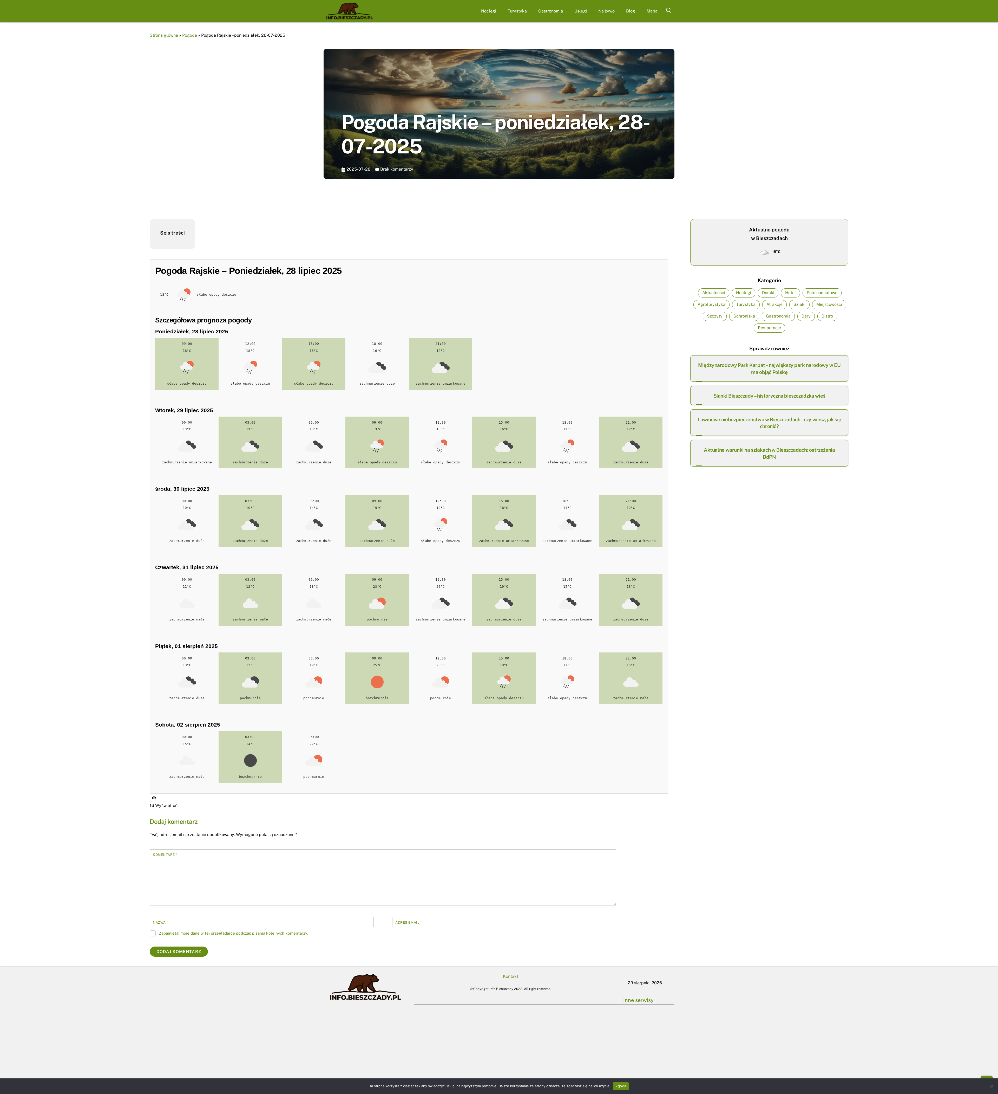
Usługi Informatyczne (544, 1039)
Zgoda (621, 1086)
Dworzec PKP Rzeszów (492, 1039)
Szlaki (799, 304)
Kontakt (510, 976)
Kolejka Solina (492, 1024)
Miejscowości (829, 304)
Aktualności (713, 292)
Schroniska (744, 316)
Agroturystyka (711, 304)
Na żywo (606, 11)
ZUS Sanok (596, 1018)
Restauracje (769, 327)
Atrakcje (774, 304)
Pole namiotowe (822, 292)
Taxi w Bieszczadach (440, 1024)
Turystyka (517, 11)
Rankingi (596, 1003)
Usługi (580, 11)
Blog (630, 11)
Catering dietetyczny (648, 1003)
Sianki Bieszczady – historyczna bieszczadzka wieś (769, 396)
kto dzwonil (605, 1033)
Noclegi (488, 11)
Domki (768, 292)
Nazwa (160, 922)
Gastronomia (550, 11)
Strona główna (164, 35)
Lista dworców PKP (544, 1024)
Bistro (827, 316)
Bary (806, 316)
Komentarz (165, 855)
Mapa (652, 11)
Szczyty (715, 316)
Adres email (408, 922)
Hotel (790, 292)
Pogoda (189, 35)
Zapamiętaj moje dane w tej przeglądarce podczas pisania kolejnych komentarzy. (233, 933)
